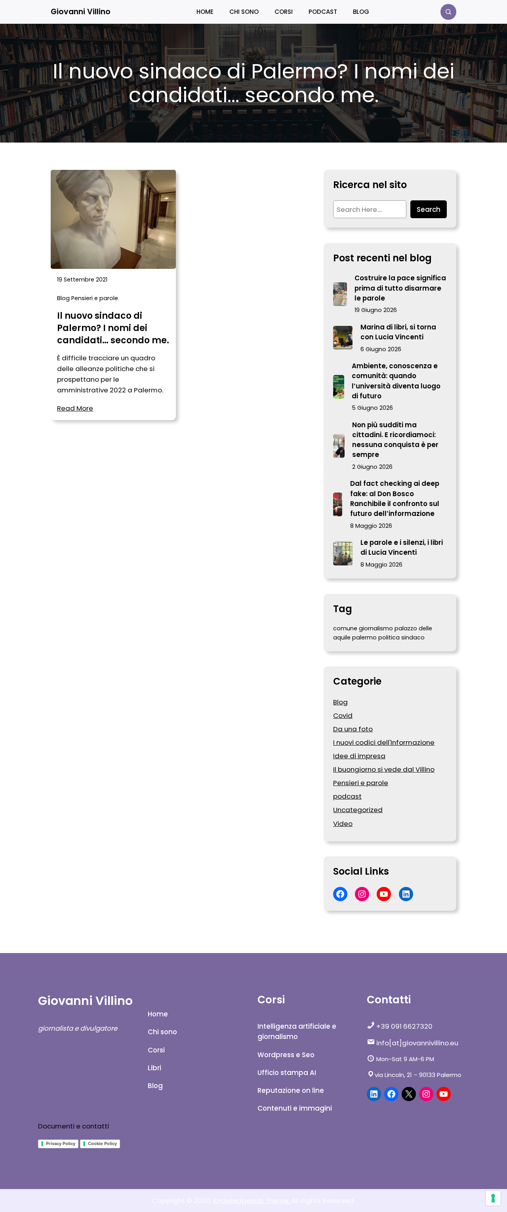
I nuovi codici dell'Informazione (384, 742)
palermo (364, 637)
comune (345, 628)
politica (389, 637)
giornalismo (376, 628)
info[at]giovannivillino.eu (416, 1043)
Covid (343, 715)
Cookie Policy (102, 1143)
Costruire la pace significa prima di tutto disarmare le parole (400, 288)
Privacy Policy (60, 1143)
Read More (75, 408)
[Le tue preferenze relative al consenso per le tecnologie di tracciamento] (493, 1198)
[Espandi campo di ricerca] (448, 12)
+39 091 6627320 (404, 1026)
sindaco (413, 637)
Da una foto (353, 729)
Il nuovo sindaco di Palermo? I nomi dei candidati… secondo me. (113, 328)
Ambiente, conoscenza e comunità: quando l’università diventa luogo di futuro (396, 381)
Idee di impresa (359, 756)
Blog (63, 298)
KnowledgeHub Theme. (252, 1200)
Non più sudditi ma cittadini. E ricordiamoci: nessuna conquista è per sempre (395, 440)
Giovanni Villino (81, 11)
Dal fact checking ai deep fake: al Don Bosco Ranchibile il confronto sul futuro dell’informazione (394, 498)
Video (343, 823)
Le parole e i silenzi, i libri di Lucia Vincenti (401, 547)
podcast (347, 796)
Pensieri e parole (94, 298)
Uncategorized (358, 809)
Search (428, 209)
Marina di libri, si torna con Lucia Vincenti (398, 332)
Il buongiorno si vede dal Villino (384, 769)
